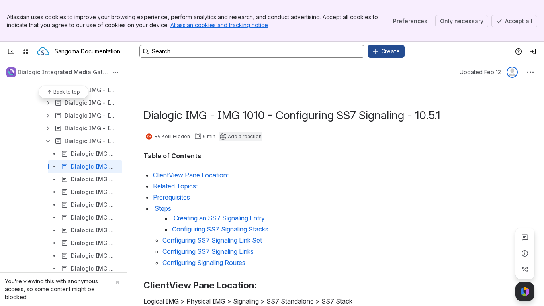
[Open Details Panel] (525, 253)
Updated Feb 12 (480, 72)
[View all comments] (525, 237)
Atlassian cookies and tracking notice (219, 25)
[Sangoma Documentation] (43, 51)
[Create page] (525, 269)
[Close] (117, 282)
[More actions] (116, 72)
